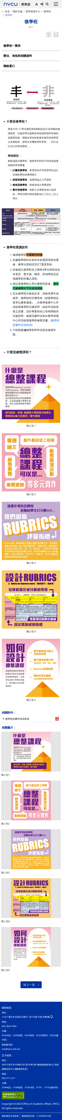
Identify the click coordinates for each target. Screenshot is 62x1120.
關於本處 (18, 11)
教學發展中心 (33, 11)
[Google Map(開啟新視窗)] (51, 1017)
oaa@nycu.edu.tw (11, 1049)
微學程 (47, 11)
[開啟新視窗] (49, 35)
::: (3, 11)
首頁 (7, 11)
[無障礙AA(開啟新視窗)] (13, 1095)
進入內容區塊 (7, 1)
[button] (36, 4)
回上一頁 (29, 984)
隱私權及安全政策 (10, 1115)
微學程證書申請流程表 (17, 718)
